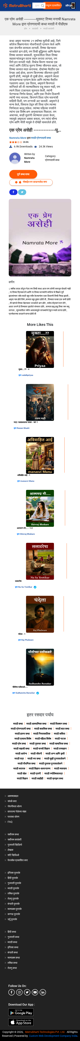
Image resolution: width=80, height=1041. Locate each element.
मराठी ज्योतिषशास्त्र (53, 773)
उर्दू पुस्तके (12, 919)
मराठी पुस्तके (13, 888)
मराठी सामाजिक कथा (58, 743)
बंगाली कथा (13, 952)
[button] (42, 5)
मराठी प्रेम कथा (19, 743)
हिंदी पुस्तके (13, 877)
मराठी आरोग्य (21, 753)
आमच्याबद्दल (13, 795)
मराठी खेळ (21, 773)
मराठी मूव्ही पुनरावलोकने (54, 758)
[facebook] (11, 992)
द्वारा (20, 375)
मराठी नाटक (60, 738)
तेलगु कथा (12, 967)
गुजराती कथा (13, 936)
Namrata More (18, 137)
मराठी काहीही (37, 778)
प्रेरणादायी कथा (52, 159)
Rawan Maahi (23, 428)
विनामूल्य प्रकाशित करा (53, 5)
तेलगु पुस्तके (13, 898)
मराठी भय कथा (34, 758)
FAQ (10, 821)
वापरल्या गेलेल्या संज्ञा (17, 811)
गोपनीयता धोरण (15, 806)
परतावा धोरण (14, 816)
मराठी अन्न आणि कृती (55, 753)
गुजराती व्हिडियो (15, 844)
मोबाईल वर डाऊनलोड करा (34, 181)
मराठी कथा (18, 723)
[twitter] (27, 992)
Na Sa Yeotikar (25, 587)
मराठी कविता (59, 733)
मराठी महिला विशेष (43, 738)
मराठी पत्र (19, 758)
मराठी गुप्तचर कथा (38, 743)
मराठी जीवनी (36, 753)
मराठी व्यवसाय (60, 768)
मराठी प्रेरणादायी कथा (41, 137)
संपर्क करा (12, 801)
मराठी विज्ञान (22, 778)
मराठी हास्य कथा (22, 733)
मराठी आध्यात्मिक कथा (36, 723)
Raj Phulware (27, 640)
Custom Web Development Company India (53, 1035)
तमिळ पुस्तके (13, 893)
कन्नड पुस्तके (14, 914)
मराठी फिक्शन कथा (58, 723)
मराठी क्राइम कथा (55, 778)
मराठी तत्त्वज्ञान (60, 748)
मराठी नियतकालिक (41, 733)
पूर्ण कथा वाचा (23, 174)
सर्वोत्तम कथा (13, 834)
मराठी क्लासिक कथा (43, 728)
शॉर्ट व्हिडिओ (13, 855)
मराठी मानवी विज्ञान (41, 748)
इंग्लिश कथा (13, 947)
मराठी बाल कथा (62, 728)
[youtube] (35, 992)
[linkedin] (43, 992)
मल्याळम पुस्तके (15, 908)
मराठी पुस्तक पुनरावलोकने (50, 763)
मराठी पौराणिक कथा (26, 763)
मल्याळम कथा (14, 957)
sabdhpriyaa (27, 375)
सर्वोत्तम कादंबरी (14, 839)
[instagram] (19, 992)
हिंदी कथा (12, 931)
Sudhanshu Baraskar (25, 693)
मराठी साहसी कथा (21, 748)
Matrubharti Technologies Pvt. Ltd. (45, 1031)
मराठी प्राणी (35, 773)
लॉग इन (69, 6)
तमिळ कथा (12, 962)
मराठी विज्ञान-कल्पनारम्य (39, 768)
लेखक (10, 849)
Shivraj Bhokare (27, 534)
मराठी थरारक (19, 768)
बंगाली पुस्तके (14, 903)
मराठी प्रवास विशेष (23, 738)
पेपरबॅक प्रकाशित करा (18, 860)
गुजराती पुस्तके (14, 883)
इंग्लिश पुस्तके (14, 872)
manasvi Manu (27, 481)
